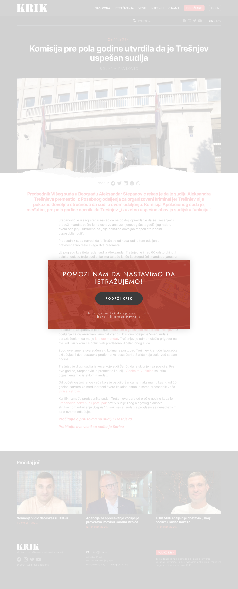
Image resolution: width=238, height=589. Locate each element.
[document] (119, 294)
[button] (184, 265)
